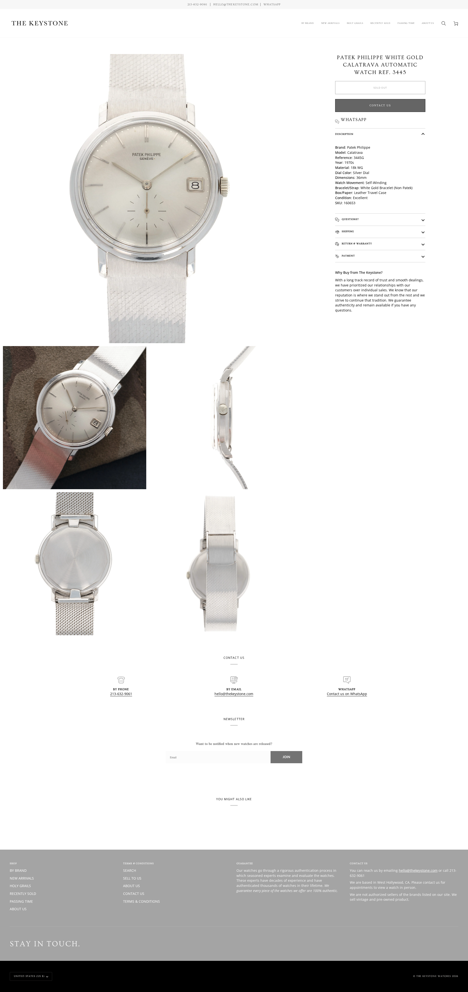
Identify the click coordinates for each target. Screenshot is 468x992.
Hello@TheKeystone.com (235, 4)
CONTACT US (133, 893)
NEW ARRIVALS (22, 878)
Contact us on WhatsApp (347, 693)
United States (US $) (29, 976)
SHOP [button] (13, 863)
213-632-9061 (121, 693)
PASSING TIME (21, 901)
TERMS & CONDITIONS (141, 901)
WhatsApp (272, 4)
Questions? (350, 219)
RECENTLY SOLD (23, 893)
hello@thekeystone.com (233, 693)
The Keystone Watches (433, 976)
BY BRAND (18, 870)
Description (344, 134)
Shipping (347, 231)
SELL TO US (132, 878)
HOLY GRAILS (20, 885)
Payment (348, 255)
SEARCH (129, 870)
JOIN (286, 757)
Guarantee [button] (244, 863)
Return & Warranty (356, 243)
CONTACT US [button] (359, 863)
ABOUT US (18, 909)
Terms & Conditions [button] (138, 863)
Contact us (380, 105)
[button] (308, 23)
